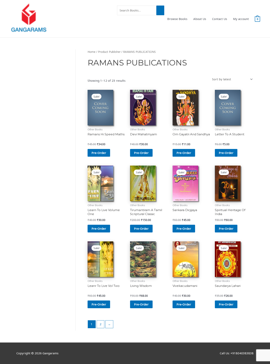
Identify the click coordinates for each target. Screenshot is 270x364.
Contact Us (219, 19)
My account (241, 19)
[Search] (160, 10)
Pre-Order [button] (99, 153)
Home (91, 52)
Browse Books (177, 19)
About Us (199, 19)
